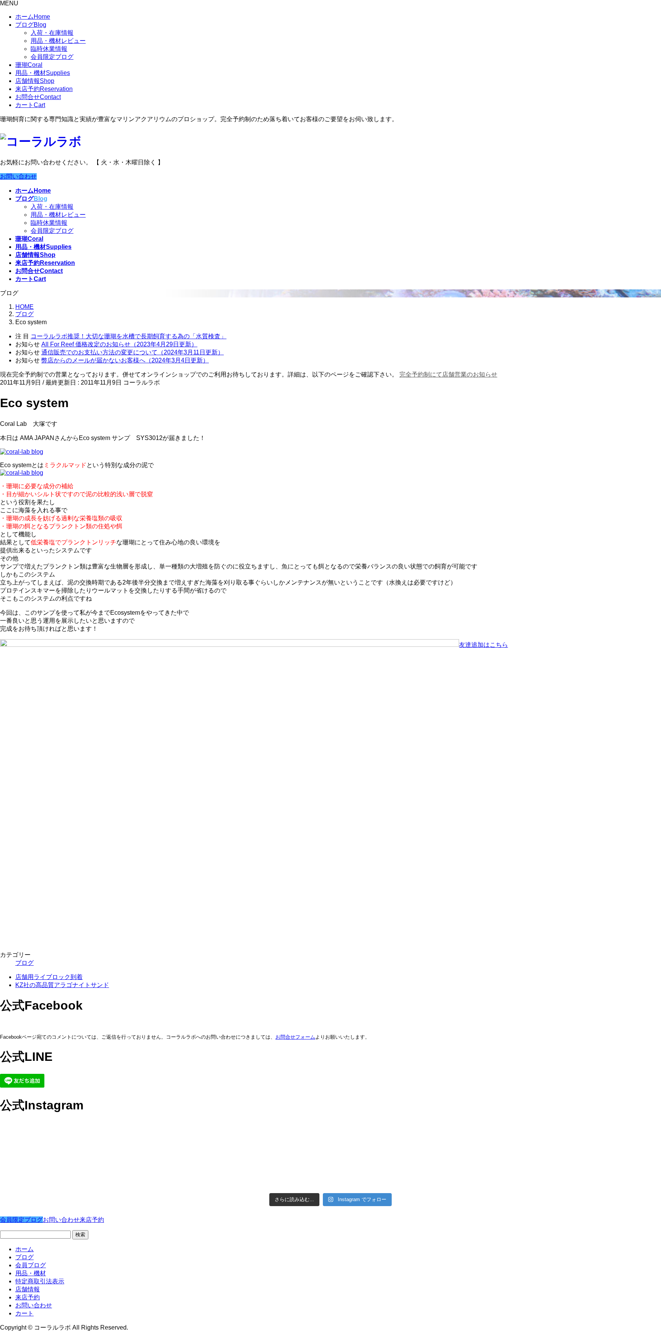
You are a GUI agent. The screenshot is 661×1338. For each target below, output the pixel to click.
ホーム (32, 16)
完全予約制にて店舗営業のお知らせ (448, 374)
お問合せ (38, 97)
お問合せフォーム (295, 1037)
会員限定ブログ (52, 57)
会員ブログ (30, 1265)
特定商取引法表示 (39, 1281)
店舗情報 (34, 81)
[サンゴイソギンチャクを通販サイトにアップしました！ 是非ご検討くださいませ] (413, 1135)
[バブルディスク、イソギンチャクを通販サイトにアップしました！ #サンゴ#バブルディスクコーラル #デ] (81, 1139)
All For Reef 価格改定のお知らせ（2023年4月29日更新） (119, 344)
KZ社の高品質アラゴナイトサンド (62, 985)
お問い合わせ (18, 176)
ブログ (30, 24)
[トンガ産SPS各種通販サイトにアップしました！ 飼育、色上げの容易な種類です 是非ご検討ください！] (81, 1167)
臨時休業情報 (49, 48)
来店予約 (44, 89)
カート (30, 105)
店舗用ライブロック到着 (49, 977)
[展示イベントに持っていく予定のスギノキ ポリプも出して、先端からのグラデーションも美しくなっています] (413, 1171)
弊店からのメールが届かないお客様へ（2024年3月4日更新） (125, 360)
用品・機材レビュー (58, 40)
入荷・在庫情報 (52, 32)
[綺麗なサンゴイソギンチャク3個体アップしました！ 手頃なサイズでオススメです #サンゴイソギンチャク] (247, 1139)
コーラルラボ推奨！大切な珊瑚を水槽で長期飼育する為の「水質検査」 (128, 336)
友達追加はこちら (483, 644)
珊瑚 (28, 65)
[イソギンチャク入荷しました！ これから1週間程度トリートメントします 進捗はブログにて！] (247, 1163)
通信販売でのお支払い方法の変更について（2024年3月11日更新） (132, 352)
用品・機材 (42, 73)
